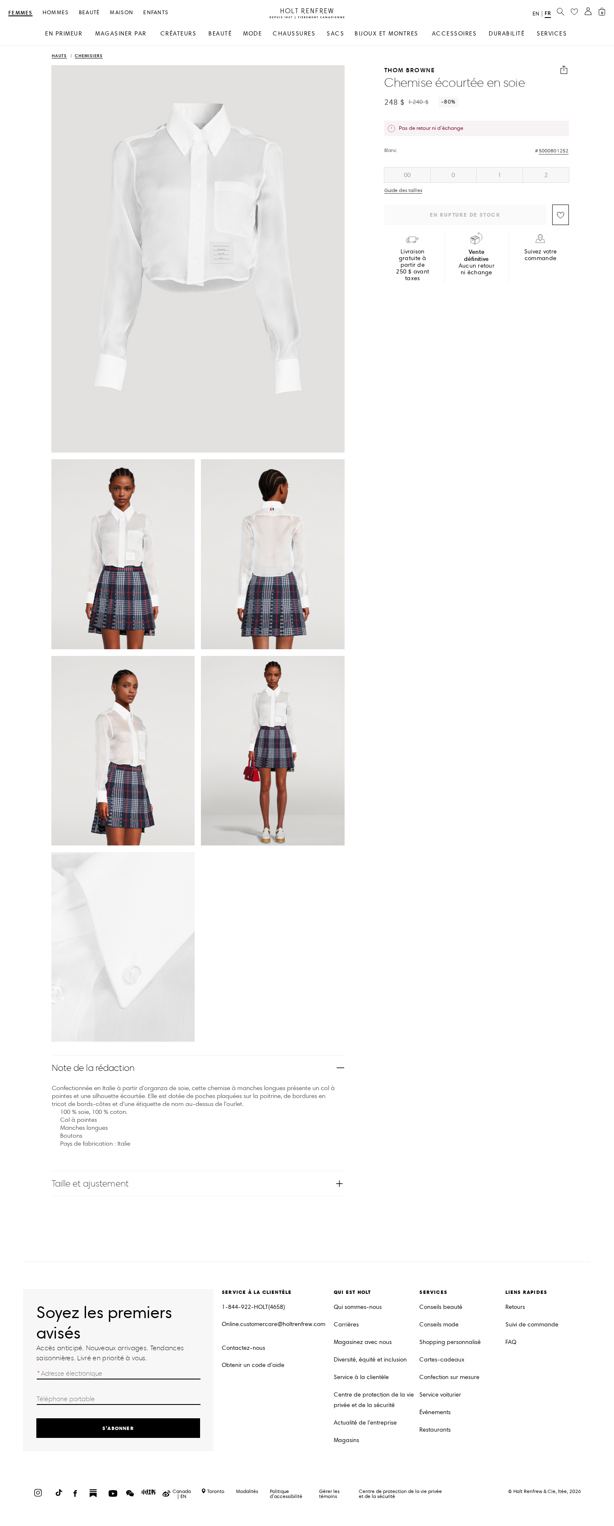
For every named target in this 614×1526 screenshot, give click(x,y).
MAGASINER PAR (121, 33)
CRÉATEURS (178, 33)
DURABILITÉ (507, 33)
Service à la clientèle (361, 1377)
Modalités (247, 1491)
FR (548, 13)
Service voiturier (440, 1394)
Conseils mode (439, 1324)
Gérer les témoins (329, 1493)
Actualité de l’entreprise (365, 1422)
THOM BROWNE (409, 70)
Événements (435, 1412)
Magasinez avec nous (363, 1342)
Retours (515, 1307)
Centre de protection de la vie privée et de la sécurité (374, 1400)
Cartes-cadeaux (441, 1359)
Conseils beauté (440, 1307)
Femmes (20, 13)
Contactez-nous (243, 1347)
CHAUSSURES (294, 33)
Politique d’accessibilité (286, 1493)
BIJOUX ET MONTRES (387, 33)
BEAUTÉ (220, 33)
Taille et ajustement (90, 1183)
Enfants (155, 12)
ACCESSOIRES (454, 33)
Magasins (346, 1440)
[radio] (407, 174)
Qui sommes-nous (358, 1307)
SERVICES (552, 33)
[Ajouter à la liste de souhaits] (560, 215)
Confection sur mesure (449, 1377)
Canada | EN (182, 1494)
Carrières (346, 1324)
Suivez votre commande (540, 255)
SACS (335, 33)
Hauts (59, 56)
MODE (252, 33)
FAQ (510, 1342)
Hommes (56, 12)
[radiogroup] (476, 174)
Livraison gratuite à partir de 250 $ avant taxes (412, 265)
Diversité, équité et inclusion (370, 1359)
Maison (121, 12)
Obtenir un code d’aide (253, 1365)
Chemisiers (89, 56)
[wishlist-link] (574, 12)
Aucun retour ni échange (477, 262)
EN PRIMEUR (63, 33)
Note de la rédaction (93, 1067)
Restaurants (435, 1429)
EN (536, 13)
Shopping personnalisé (450, 1342)
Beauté (89, 12)
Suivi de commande (531, 1324)
